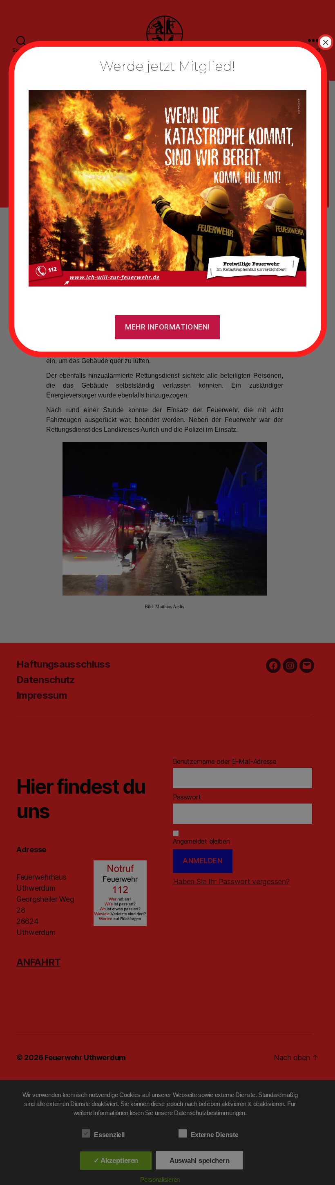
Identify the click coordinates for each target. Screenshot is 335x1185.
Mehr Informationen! (167, 327)
